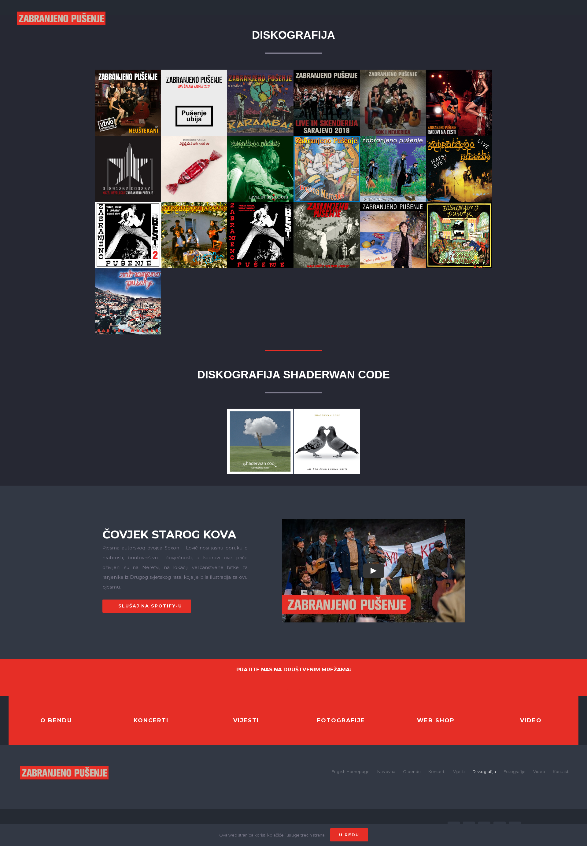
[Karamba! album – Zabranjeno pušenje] (260, 72)
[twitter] (278, 684)
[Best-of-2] (128, 204)
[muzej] (128, 138)
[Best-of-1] (260, 204)
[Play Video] (373, 570)
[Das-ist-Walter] (128, 270)
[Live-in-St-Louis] (260, 138)
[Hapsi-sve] (459, 138)
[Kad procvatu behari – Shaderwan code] (260, 411)
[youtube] (309, 684)
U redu (349, 834)
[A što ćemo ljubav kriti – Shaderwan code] (327, 411)
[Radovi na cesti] (459, 72)
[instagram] (293, 684)
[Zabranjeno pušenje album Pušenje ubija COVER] (194, 72)
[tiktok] (324, 684)
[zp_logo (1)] (64, 757)
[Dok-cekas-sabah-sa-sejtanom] (459, 204)
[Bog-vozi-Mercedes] (327, 138)
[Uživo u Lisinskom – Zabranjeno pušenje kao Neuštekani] (128, 72)
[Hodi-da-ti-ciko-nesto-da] (194, 138)
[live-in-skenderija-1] (327, 72)
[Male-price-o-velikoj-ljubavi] (327, 204)
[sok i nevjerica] (393, 72)
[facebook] (263, 684)
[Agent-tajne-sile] (393, 138)
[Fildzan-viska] (194, 204)
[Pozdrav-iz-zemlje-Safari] (393, 204)
